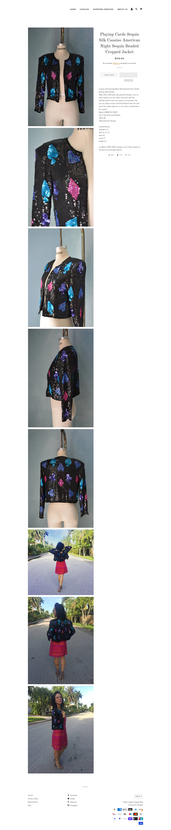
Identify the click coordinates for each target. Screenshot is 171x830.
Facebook (73, 795)
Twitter (72, 799)
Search (30, 795)
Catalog (84, 9)
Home (73, 9)
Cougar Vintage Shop (135, 802)
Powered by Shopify (136, 805)
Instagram (74, 805)
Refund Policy (33, 802)
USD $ (137, 796)
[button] (128, 75)
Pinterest (73, 802)
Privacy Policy (33, 799)
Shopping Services (103, 9)
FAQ (29, 805)
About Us (122, 9)
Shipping (116, 63)
